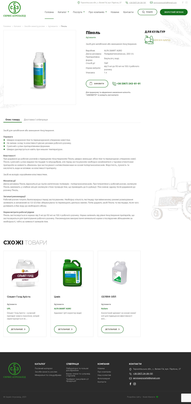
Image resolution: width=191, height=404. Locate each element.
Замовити (99, 84)
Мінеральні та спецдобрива (48, 375)
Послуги (77, 12)
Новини (115, 12)
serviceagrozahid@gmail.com (165, 3)
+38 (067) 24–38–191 (137, 3)
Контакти (128, 12)
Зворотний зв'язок (173, 12)
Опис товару (12, 119)
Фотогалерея (104, 378)
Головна (49, 12)
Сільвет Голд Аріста (18, 296)
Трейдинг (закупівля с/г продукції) (77, 380)
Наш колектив (104, 375)
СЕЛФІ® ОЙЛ (108, 296)
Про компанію (96, 12)
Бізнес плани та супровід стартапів (78, 375)
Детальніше (17, 329)
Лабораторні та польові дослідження (77, 369)
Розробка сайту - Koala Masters (141, 397)
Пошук (149, 12)
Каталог (62, 12)
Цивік (57, 296)
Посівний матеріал (43, 368)
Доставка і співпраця (36, 119)
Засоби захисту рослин (46, 372)
